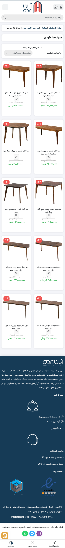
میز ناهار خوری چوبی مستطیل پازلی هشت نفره (16, 269)
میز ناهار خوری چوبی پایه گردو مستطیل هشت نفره (48, 153)
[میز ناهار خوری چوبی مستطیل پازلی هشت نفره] (16, 250)
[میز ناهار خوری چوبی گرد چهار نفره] (16, 134)
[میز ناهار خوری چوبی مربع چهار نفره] (16, 192)
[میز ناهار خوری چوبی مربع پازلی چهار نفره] (49, 192)
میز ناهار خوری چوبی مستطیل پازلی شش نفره (48, 269)
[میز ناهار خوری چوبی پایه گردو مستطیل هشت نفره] (49, 134)
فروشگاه (52, 28)
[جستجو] (4, 17)
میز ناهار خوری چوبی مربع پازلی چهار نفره (49, 211)
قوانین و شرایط (53, 422)
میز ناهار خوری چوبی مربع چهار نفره (16, 211)
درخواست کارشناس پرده (49, 417)
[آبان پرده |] (32, 7)
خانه (60, 28)
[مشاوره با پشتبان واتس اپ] (4, 535)
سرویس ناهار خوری (30, 28)
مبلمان (44, 28)
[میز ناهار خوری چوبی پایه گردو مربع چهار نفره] (49, 76)
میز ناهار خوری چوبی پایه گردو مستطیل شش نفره (16, 94)
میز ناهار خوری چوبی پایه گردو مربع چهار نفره (48, 94)
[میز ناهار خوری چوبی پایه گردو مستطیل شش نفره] (16, 76)
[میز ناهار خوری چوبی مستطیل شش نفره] (49, 309)
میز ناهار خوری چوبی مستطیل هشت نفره (16, 327)
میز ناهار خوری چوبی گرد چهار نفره (16, 151)
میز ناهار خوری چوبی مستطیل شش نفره (48, 327)
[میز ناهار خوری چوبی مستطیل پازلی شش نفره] (49, 250)
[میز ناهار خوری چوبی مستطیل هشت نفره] (16, 309)
